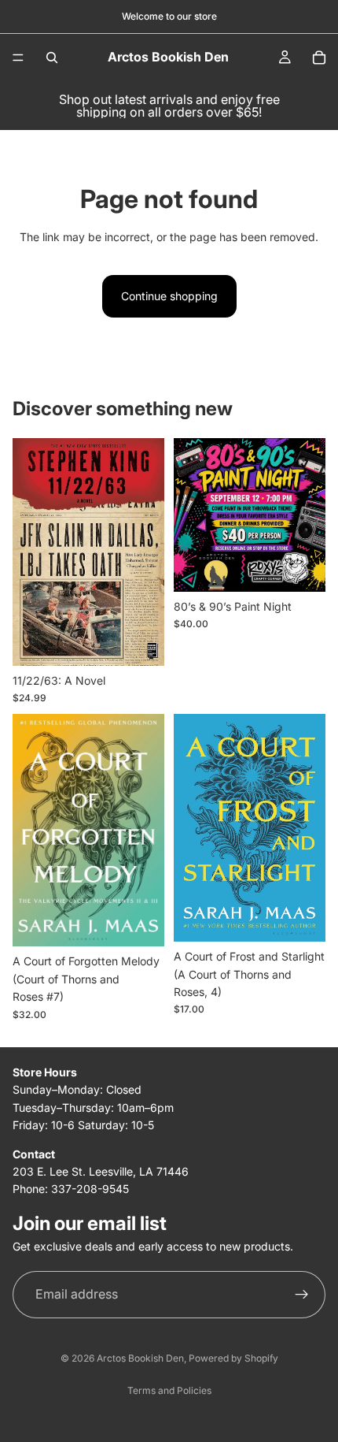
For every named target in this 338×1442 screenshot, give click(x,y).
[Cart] (319, 57)
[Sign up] (301, 1294)
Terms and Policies (169, 1390)
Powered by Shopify (233, 1358)
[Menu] (18, 57)
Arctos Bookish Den (140, 1358)
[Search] (52, 57)
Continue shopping (169, 296)
